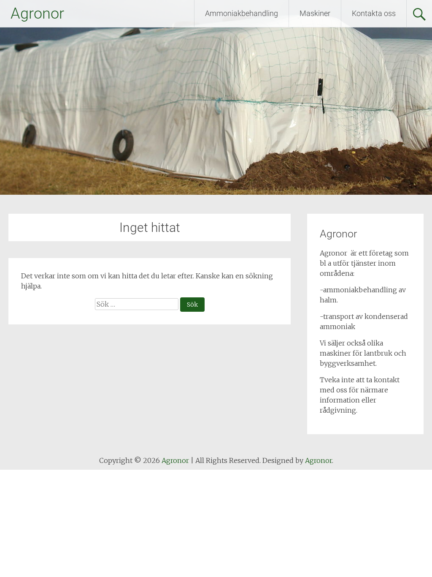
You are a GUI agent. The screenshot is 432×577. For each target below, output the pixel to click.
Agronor (37, 13)
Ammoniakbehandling (241, 13)
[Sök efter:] (137, 304)
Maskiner (315, 13)
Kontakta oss (374, 13)
